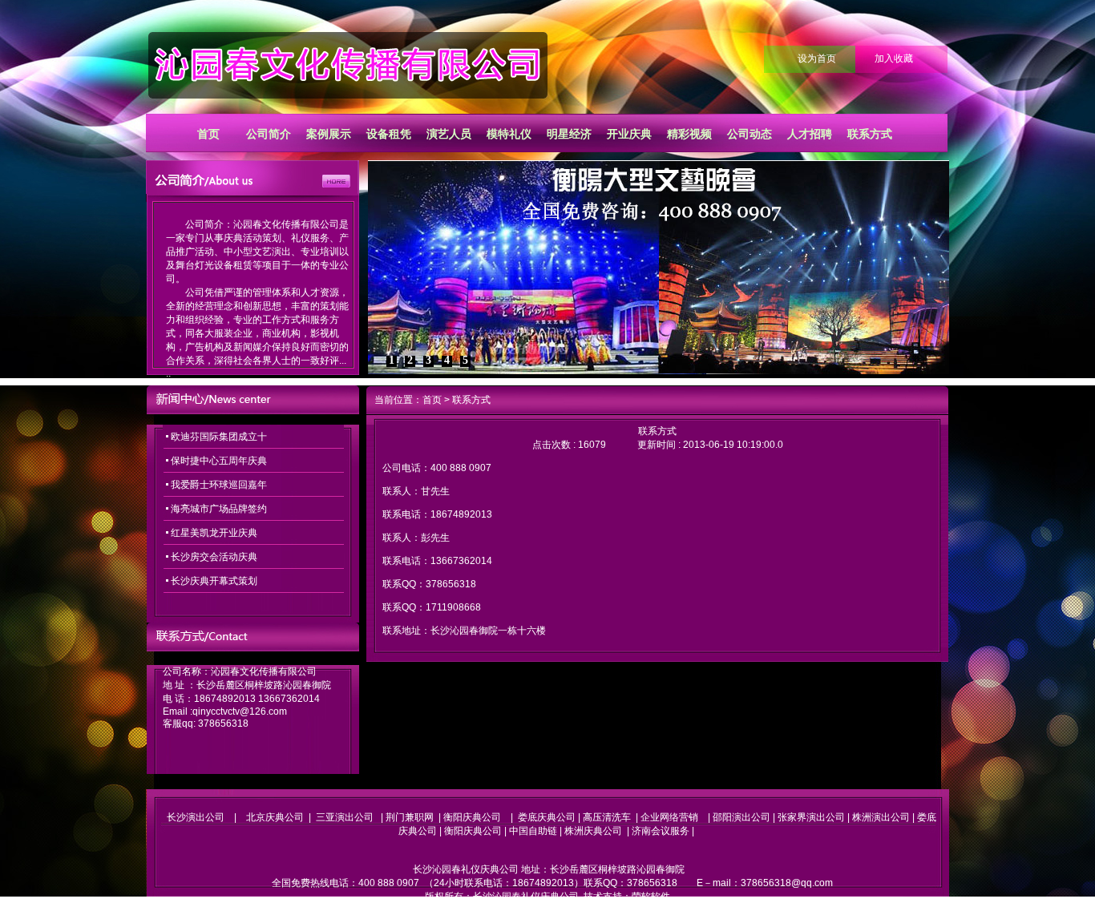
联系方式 (869, 133)
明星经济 (569, 133)
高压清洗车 (607, 817)
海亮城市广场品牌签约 (219, 508)
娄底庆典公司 (547, 817)
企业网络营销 (669, 817)
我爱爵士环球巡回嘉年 (219, 484)
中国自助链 (533, 830)
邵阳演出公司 (741, 817)
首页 (208, 133)
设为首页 (817, 58)
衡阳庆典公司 (472, 817)
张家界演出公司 (811, 817)
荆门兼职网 (410, 817)
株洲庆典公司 (593, 830)
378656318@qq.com (787, 883)
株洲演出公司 (881, 817)
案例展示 (328, 133)
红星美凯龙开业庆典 (214, 532)
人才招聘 (809, 133)
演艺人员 (448, 133)
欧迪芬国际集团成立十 (219, 436)
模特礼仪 (509, 133)
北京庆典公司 (275, 817)
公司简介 (268, 133)
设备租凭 (388, 133)
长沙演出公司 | (206, 817)
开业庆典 (629, 133)
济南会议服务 (660, 830)
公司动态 (749, 133)
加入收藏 (894, 58)
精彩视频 (689, 133)
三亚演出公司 (345, 817)
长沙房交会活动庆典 (214, 556)
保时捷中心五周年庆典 (219, 460)
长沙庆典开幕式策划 (214, 580)
